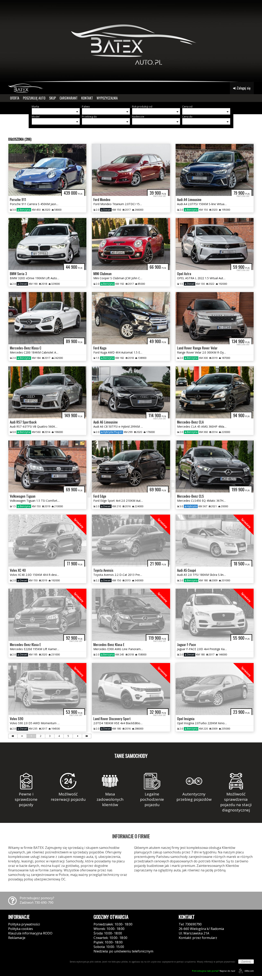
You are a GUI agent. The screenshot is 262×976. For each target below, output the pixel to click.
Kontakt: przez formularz (198, 937)
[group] (131, 41)
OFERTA (14, 98)
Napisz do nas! (213, 970)
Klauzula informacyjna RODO (30, 933)
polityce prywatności (225, 961)
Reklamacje (16, 937)
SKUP (52, 98)
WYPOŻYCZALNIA (107, 98)
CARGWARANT (69, 98)
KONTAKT (87, 98)
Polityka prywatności (24, 924)
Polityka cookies (20, 928)
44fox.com (249, 970)
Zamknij (246, 961)
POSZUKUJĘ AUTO (34, 98)
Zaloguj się (243, 88)
